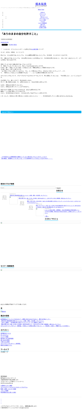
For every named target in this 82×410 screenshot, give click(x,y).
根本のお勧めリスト (6, 345)
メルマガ (43, 21)
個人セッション (44, 17)
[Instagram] (1, 403)
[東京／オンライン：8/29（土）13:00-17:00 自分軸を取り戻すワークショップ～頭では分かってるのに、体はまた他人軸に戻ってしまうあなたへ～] (31, 208)
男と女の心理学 (5, 340)
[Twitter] (1, 400)
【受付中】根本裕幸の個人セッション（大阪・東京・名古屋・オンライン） (28, 195)
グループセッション (44, 18)
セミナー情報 (42, 20)
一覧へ (47, 216)
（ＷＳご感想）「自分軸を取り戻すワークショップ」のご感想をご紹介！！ (22, 322)
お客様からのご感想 (6, 385)
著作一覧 (43, 24)
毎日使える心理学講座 (6, 39)
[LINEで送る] (13, 44)
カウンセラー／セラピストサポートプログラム (14, 387)
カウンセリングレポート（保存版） (11, 343)
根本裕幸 (41, 3)
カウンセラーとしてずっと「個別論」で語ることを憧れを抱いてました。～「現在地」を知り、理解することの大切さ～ (35, 326)
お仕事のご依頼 (42, 27)
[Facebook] (1, 398)
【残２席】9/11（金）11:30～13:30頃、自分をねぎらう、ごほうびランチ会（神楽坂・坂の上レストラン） (44, 198)
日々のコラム (4, 335)
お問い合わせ (42, 26)
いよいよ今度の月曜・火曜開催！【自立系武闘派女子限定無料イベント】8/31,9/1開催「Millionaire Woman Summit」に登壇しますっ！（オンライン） (63, 211)
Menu (39, 9)
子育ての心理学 (5, 342)
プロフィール (42, 13)
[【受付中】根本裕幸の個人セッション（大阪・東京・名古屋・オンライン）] (5, 197)
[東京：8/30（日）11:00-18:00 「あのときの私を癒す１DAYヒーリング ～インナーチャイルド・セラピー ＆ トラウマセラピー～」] (22, 203)
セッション (42, 15)
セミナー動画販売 (42, 23)
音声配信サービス (6, 333)
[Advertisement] (26, 106)
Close (42, 9)
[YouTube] (1, 401)
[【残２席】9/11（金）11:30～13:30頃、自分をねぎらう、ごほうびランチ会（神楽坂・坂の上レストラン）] (13, 200)
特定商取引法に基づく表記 (8, 392)
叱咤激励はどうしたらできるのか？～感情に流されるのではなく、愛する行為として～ (26, 319)
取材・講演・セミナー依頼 (8, 389)
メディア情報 (4, 390)
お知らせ (43, 12)
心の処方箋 (34, 49)
